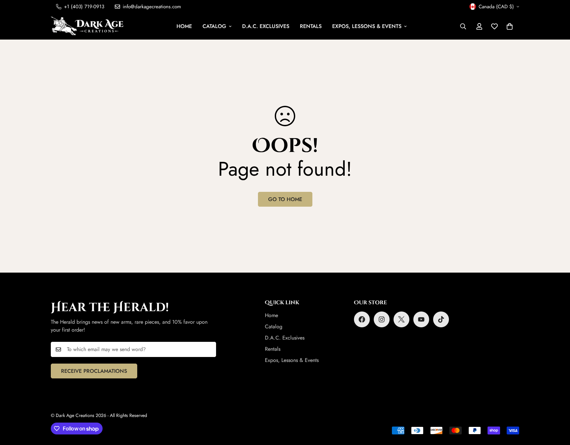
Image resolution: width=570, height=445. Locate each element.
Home (184, 26)
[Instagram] (382, 319)
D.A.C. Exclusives (265, 26)
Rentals (311, 26)
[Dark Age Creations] (87, 26)
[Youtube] (421, 319)
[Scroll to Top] (557, 409)
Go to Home (285, 199)
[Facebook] (362, 319)
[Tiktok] (441, 319)
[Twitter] (401, 319)
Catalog (214, 26)
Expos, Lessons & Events (366, 26)
